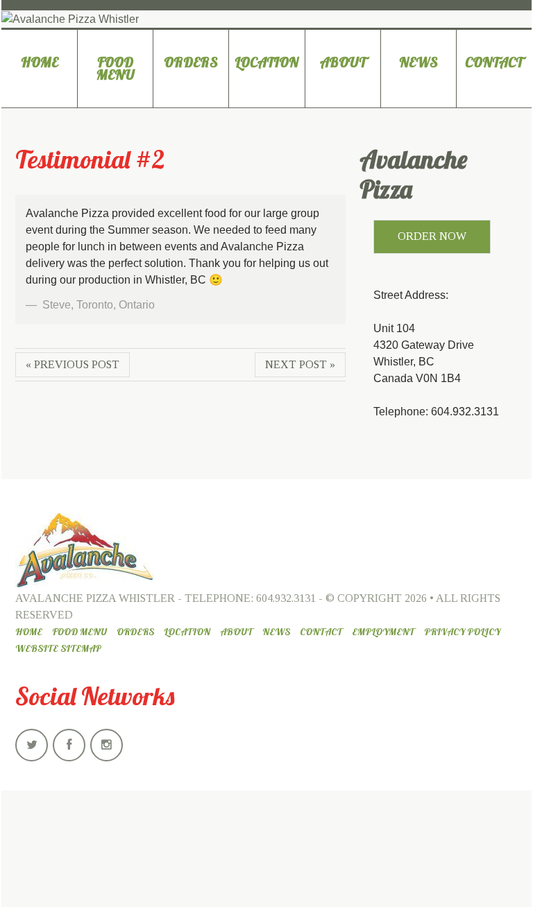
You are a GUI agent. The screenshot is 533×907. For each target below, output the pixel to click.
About (343, 62)
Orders (191, 62)
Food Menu (115, 68)
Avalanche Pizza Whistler (95, 598)
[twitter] (31, 745)
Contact (494, 62)
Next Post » (300, 364)
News (418, 62)
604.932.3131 (286, 598)
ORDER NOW (432, 236)
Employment (383, 631)
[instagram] (106, 745)
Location (266, 62)
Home (39, 62)
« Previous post (72, 364)
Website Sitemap (58, 648)
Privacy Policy (462, 631)
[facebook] (69, 745)
